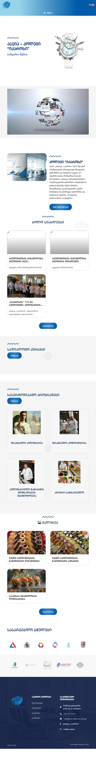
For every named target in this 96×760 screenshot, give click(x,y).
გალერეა (36, 713)
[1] (12, 645)
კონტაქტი (36, 718)
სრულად (14, 355)
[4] (55, 645)
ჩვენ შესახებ (37, 703)
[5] (69, 645)
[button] (48, 13)
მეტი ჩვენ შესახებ (60, 207)
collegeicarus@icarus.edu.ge (75, 719)
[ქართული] (93, 4)
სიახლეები (36, 708)
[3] (41, 645)
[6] (83, 645)
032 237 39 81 (70, 714)
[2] (27, 645)
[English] (90, 4)
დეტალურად (48, 326)
